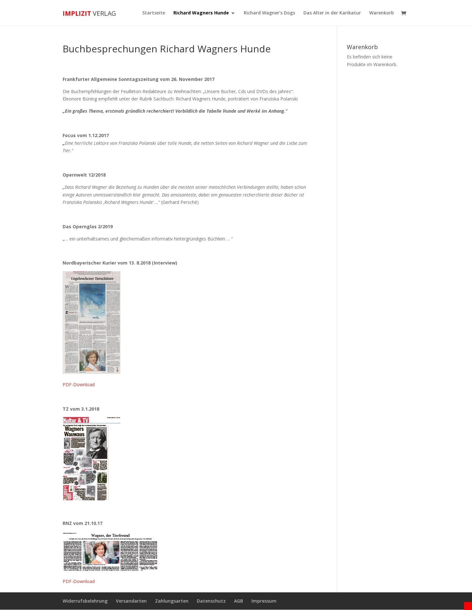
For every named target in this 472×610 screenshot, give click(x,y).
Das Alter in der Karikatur (332, 13)
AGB (238, 601)
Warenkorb (381, 13)
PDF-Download (79, 384)
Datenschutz (211, 601)
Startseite (153, 13)
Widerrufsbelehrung (85, 601)
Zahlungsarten (171, 601)
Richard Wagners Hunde (201, 13)
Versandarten (131, 601)
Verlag (89, 13)
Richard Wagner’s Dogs (269, 13)
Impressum (263, 601)
